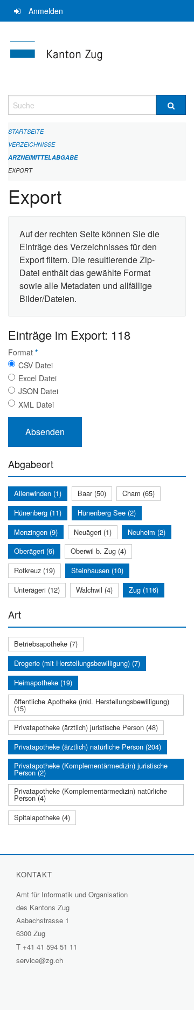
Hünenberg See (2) (107, 512)
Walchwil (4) (94, 590)
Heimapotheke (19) (43, 682)
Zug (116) (143, 590)
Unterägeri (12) (37, 590)
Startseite (26, 131)
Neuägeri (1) (93, 532)
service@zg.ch (39, 960)
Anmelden (46, 10)
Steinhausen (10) (97, 570)
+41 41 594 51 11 (50, 947)
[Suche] (171, 105)
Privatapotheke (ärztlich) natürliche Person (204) (87, 746)
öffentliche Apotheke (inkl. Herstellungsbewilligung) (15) (91, 704)
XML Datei (36, 404)
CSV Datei (35, 365)
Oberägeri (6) (34, 551)
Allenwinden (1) (37, 493)
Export (20, 170)
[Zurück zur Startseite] (97, 58)
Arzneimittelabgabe (43, 157)
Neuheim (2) (146, 532)
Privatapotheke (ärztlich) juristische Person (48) (86, 727)
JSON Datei (38, 391)
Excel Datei (37, 378)
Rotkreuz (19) (34, 570)
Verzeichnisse (31, 144)
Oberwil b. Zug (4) (98, 551)
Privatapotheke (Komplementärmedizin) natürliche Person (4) (90, 794)
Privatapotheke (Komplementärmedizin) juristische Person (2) (91, 769)
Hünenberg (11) (37, 512)
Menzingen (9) (36, 532)
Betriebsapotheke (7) (46, 643)
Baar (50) (92, 493)
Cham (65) (138, 493)
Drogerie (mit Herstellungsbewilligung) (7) (77, 663)
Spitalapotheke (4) (42, 817)
